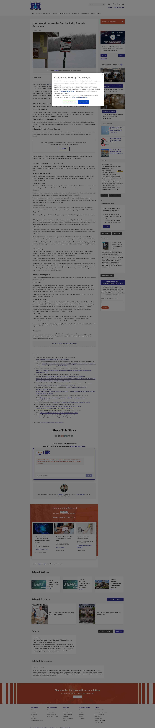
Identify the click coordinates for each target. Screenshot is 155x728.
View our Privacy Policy (79, 97)
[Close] (102, 75)
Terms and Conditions (67, 91)
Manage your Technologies (70, 102)
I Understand (83, 102)
